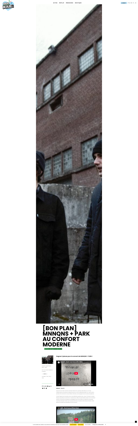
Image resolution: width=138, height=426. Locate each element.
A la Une (48, 387)
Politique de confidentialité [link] (98, 424)
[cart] (135, 3)
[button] (124, 3)
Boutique (78, 3)
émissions (69, 3)
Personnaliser (88, 424)
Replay (61, 3)
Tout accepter (73, 424)
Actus (55, 3)
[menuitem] (55, 3)
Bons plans (57, 387)
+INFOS (44, 412)
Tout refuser (80, 424)
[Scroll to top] (136, 421)
